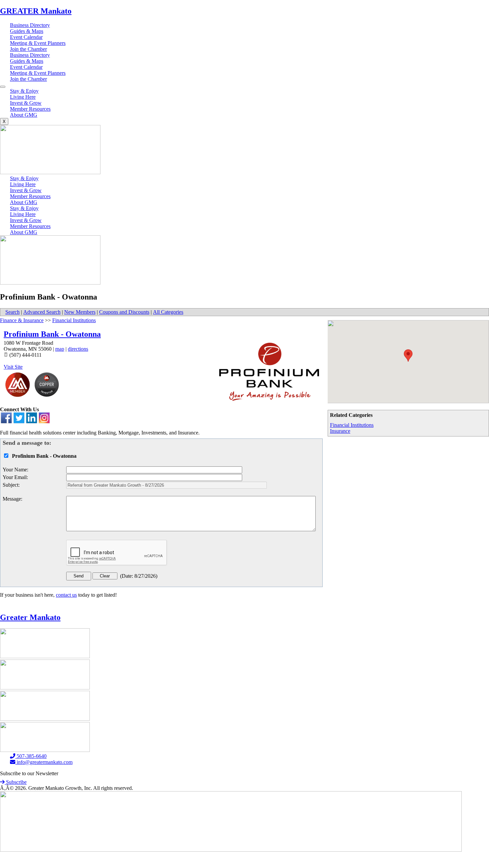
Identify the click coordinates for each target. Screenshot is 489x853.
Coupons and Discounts (124, 312)
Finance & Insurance (22, 320)
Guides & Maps (26, 31)
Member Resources (30, 109)
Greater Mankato (30, 617)
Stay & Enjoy (24, 91)
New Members (79, 312)
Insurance (340, 431)
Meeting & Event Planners (38, 43)
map (59, 349)
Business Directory (30, 25)
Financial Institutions (352, 425)
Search (12, 312)
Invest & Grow (26, 103)
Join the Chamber (28, 49)
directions (78, 349)
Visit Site (13, 367)
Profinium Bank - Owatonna (52, 334)
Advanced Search (42, 312)
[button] (408, 355)
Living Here (23, 97)
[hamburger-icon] (2, 87)
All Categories (168, 312)
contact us (66, 595)
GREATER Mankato (36, 11)
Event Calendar (26, 37)
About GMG (23, 115)
